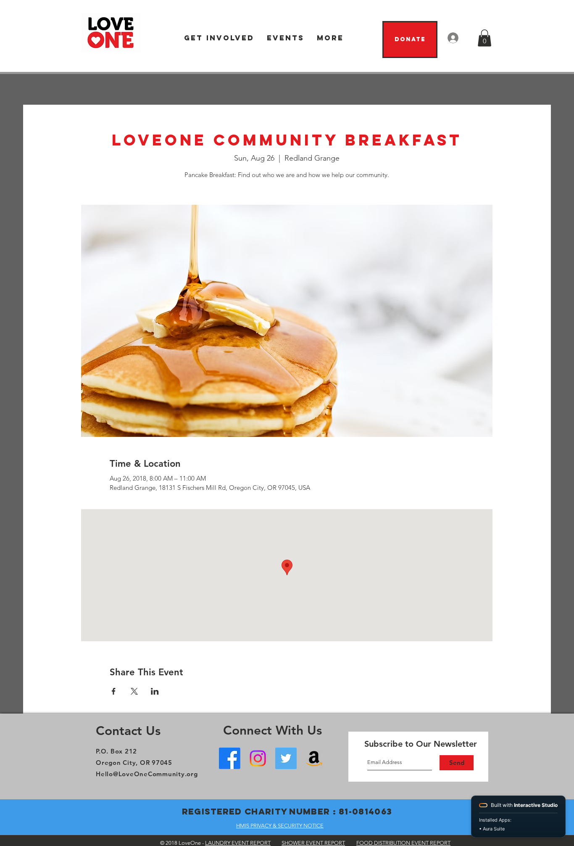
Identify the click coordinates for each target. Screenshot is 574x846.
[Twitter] (286, 758)
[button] (219, 38)
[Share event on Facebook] (114, 691)
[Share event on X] (134, 691)
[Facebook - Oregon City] (229, 758)
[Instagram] (258, 758)
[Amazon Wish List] (314, 758)
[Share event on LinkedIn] (155, 691)
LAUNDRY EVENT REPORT (238, 843)
